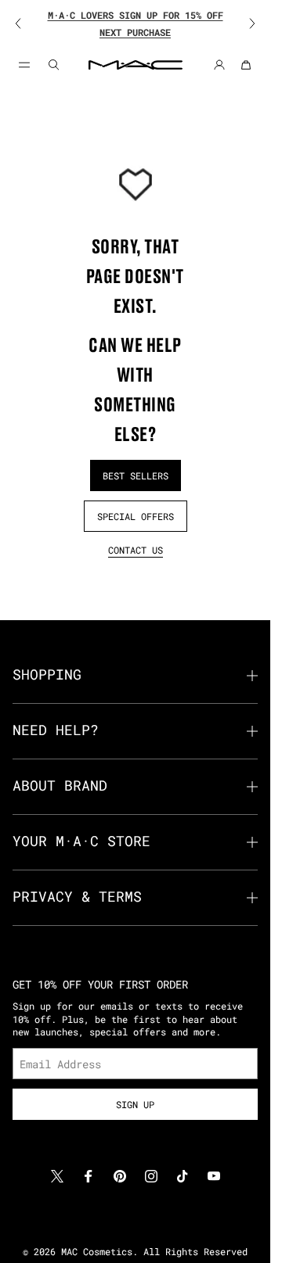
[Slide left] (28, 23)
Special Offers (135, 516)
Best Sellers (135, 475)
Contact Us (135, 550)
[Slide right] (242, 23)
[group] (135, 23)
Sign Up (135, 1104)
